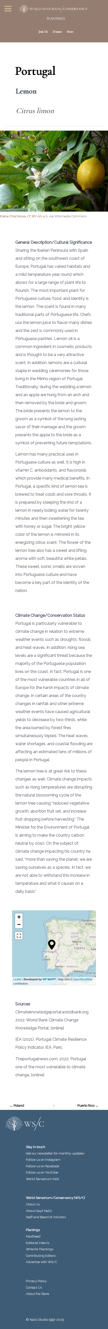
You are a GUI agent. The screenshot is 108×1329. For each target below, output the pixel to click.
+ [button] (19, 917)
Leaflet (17, 979)
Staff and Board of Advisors (46, 1217)
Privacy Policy (36, 1281)
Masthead (33, 1236)
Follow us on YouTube (42, 1172)
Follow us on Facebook (42, 1166)
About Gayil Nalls (39, 1211)
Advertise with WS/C (41, 1262)
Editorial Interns (37, 1243)
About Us (33, 1204)
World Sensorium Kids (42, 1179)
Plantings (33, 1230)
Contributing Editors (41, 1256)
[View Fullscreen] (19, 935)
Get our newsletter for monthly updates (55, 1153)
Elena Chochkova (13, 216)
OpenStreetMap (82, 979)
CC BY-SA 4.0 (37, 216)
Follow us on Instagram (43, 1160)
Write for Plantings (39, 1249)
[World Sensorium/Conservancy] (51, 9)
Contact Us (34, 1287)
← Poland (17, 1105)
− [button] (19, 924)
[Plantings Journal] (54, 18)
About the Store (37, 1294)
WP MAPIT (49, 979)
